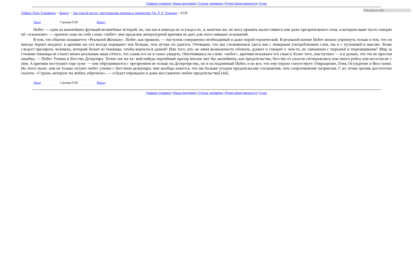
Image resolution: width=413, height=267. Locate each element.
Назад (37, 22)
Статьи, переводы (210, 3)
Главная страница (158, 3)
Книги (64, 13)
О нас (263, 3)
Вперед (101, 22)
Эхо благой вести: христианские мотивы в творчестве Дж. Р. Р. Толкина (125, 13)
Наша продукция (184, 3)
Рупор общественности (241, 3)
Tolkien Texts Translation (38, 13)
